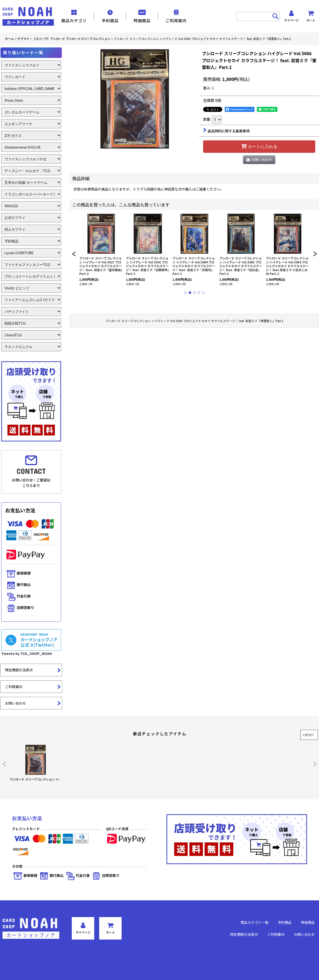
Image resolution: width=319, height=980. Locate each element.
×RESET (308, 735)
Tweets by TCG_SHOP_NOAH (26, 653)
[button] (74, 253)
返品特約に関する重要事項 (228, 130)
